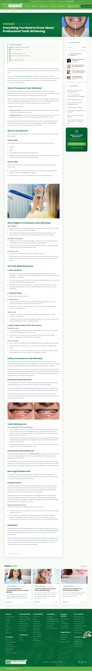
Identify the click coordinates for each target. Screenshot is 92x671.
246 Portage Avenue (79, 623)
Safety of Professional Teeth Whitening (20, 55)
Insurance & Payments (10, 653)
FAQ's (6, 630)
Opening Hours (8, 644)
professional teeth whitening (22, 76)
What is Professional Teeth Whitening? (20, 47)
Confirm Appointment (10, 642)
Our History (7, 619)
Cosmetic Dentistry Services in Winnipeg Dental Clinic (74, 103)
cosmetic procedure (30, 91)
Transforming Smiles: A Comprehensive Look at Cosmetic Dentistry (77, 77)
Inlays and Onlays (37, 626)
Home (7, 11)
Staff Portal (7, 632)
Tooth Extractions (23, 628)
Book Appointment (77, 144)
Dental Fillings (22, 621)
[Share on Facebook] (12, 553)
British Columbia (78, 632)
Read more (8, 602)
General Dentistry (25, 614)
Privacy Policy (46, 662)
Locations (53, 6)
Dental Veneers (36, 623)
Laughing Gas (64, 635)
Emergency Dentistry (24, 617)
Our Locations (78, 614)
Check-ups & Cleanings (24, 619)
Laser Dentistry (22, 630)
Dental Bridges (36, 621)
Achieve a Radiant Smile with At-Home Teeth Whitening (78, 71)
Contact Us (7, 628)
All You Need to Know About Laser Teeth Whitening (78, 66)
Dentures (35, 619)
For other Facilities (80, 637)
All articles (83, 566)
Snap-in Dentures (37, 636)
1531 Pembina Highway (79, 621)
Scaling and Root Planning (53, 621)
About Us (8, 614)
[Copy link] (18, 553)
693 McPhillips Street (79, 617)
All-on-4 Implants (37, 634)
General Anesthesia (65, 641)
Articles (7, 626)
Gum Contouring (64, 625)
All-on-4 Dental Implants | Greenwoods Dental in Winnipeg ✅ (75, 95)
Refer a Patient (66, 1)
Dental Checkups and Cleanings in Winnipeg (75, 116)
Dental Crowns (36, 617)
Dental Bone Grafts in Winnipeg (74, 107)
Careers (7, 623)
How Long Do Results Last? (17, 60)
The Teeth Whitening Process (18, 53)
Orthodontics (23, 635)
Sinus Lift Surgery (50, 623)
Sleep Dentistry (44, 6)
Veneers (63, 621)
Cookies (61, 662)
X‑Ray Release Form (79, 643)
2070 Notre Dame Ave (79, 630)
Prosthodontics (38, 614)
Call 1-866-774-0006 (77, 148)
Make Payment (8, 640)
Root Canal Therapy (23, 626)
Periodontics (51, 614)
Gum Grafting (50, 626)
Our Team (7, 621)
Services (34, 6)
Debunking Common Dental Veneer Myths (78, 60)
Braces (20, 637)
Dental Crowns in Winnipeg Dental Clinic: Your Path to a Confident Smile (75, 121)
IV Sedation (63, 639)
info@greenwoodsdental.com (38, 1)
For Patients (62, 6)
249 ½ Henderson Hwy (79, 619)
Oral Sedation (64, 637)
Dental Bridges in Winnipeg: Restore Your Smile (75, 111)
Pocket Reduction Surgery (53, 619)
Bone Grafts (49, 617)
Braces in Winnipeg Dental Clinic (74, 99)
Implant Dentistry (37, 632)
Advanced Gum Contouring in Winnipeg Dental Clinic (74, 91)
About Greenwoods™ (10, 617)
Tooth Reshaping (64, 623)
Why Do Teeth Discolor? (17, 49)
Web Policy (53, 662)
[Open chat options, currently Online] (88, 635)
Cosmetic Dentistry (13, 11)
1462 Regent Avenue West (80, 626)
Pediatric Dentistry (23, 623)
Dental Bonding (64, 628)
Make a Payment (51, 1)
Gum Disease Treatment (52, 628)
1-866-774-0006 (74, 6)
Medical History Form (10, 646)
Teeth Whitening (64, 619)
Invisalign (21, 640)
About (27, 6)
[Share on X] (15, 553)
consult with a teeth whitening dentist (48, 530)
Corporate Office (78, 628)
